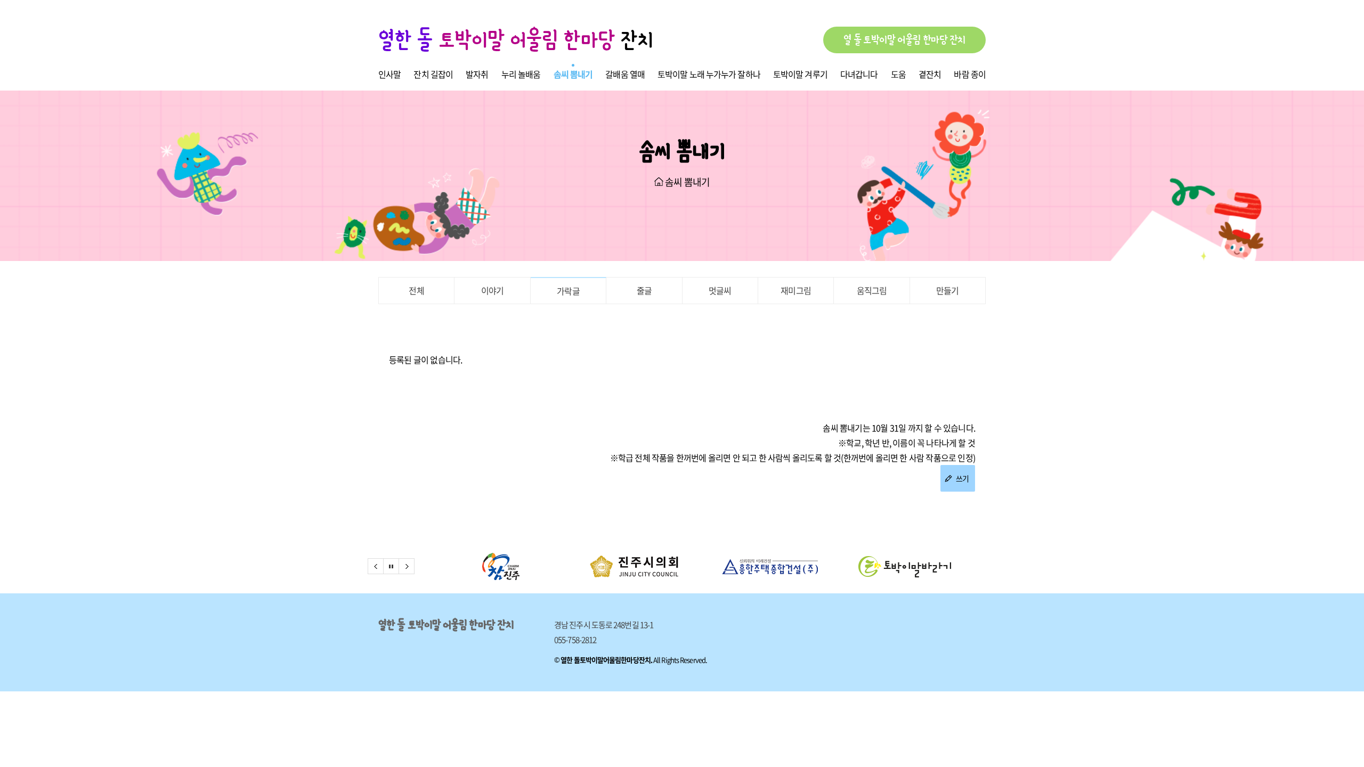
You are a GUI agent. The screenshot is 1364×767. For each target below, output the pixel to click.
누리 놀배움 (521, 74)
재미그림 (796, 290)
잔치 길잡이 (433, 74)
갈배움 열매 (625, 74)
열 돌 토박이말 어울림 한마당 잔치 (904, 39)
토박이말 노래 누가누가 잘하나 (708, 74)
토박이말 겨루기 (800, 74)
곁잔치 (930, 74)
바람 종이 (970, 74)
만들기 (947, 290)
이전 (376, 566)
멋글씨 (720, 290)
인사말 (389, 74)
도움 (898, 74)
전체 (416, 290)
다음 (407, 566)
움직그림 (872, 290)
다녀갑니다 (859, 74)
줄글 (644, 290)
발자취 (477, 74)
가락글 (568, 290)
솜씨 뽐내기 (573, 74)
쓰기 (961, 478)
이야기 (492, 290)
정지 (391, 566)
